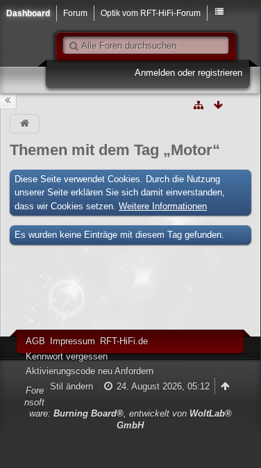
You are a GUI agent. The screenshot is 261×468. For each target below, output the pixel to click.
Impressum (72, 341)
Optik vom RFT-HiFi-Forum (151, 12)
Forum (75, 12)
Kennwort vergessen (67, 356)
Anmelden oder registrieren (188, 72)
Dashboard (28, 12)
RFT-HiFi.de (124, 341)
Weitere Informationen (163, 206)
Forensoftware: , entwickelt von (128, 407)
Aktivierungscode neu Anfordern (89, 371)
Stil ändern (71, 386)
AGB (35, 341)
